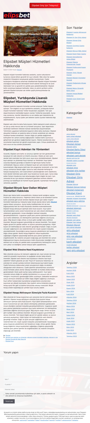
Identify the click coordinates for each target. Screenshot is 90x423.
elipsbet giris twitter (76, 170)
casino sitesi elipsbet (73, 139)
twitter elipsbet (73, 247)
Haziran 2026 (71, 270)
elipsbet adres (73, 141)
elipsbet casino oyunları (75, 161)
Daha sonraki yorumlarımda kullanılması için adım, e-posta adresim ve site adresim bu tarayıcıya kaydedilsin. (30, 395)
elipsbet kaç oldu (70, 196)
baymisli (52, 420)
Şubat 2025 (71, 279)
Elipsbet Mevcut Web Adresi (76, 51)
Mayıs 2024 (71, 306)
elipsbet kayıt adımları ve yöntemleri (16, 337)
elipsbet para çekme (71, 203)
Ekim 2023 (70, 327)
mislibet (58, 420)
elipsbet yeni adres (73, 220)
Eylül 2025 (70, 273)
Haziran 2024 (71, 303)
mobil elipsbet (72, 245)
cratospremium (66, 420)
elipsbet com (71, 165)
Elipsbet (8, 335)
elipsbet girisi (72, 168)
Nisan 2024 (71, 309)
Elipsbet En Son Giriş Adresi (76, 37)
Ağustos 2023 (71, 333)
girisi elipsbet (72, 233)
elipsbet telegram (74, 208)
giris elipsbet (73, 230)
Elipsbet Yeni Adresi (74, 222)
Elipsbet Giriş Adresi (75, 179)
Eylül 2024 (70, 294)
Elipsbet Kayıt (74, 193)
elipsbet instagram (75, 190)
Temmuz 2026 (72, 267)
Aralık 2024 (71, 285)
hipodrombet (44, 420)
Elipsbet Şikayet (73, 225)
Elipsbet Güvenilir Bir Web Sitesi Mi (16, 339)
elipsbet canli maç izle (73, 158)
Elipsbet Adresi (74, 144)
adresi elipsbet (71, 134)
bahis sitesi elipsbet (74, 136)
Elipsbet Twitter (71, 213)
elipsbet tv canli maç (73, 211)
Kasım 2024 (71, 288)
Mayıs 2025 (71, 276)
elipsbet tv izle (53, 337)
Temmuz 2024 (72, 300)
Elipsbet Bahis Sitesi (76, 149)
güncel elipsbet (71, 239)
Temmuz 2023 (72, 336)
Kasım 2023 (71, 324)
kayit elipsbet (74, 241)
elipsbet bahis (72, 147)
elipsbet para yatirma (76, 201)
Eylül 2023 (70, 330)
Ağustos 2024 (71, 297)
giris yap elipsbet (74, 236)
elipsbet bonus (73, 152)
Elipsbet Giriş (73, 173)
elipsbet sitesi (82, 205)
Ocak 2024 (70, 318)
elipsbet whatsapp (72, 217)
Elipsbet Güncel (72, 184)
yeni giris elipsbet (76, 250)
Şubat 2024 (71, 315)
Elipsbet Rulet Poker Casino (76, 54)
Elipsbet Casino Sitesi (71, 163)
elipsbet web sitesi (73, 215)
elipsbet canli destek (76, 155)
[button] (45, 5)
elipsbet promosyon (72, 206)
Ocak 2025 (70, 282)
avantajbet (31, 420)
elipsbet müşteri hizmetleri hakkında (37, 337)
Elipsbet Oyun (10, 341)
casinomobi (23, 420)
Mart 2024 (70, 312)
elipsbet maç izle (80, 196)
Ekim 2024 (70, 291)
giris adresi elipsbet (74, 227)
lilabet (37, 420)
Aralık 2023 (71, 321)
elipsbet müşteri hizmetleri (76, 198)
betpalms (75, 420)
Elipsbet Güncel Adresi (76, 187)
